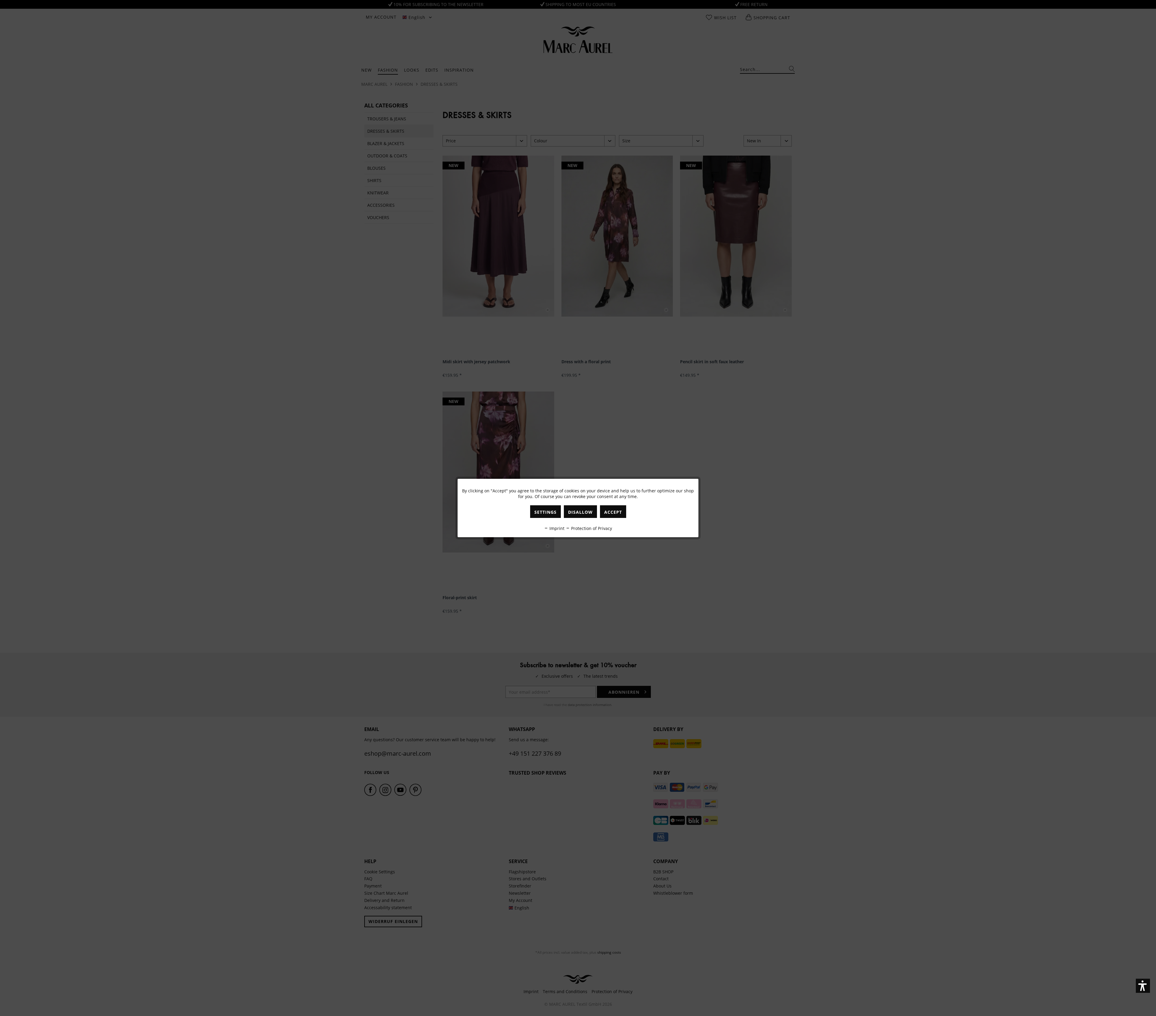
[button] (1143, 986)
